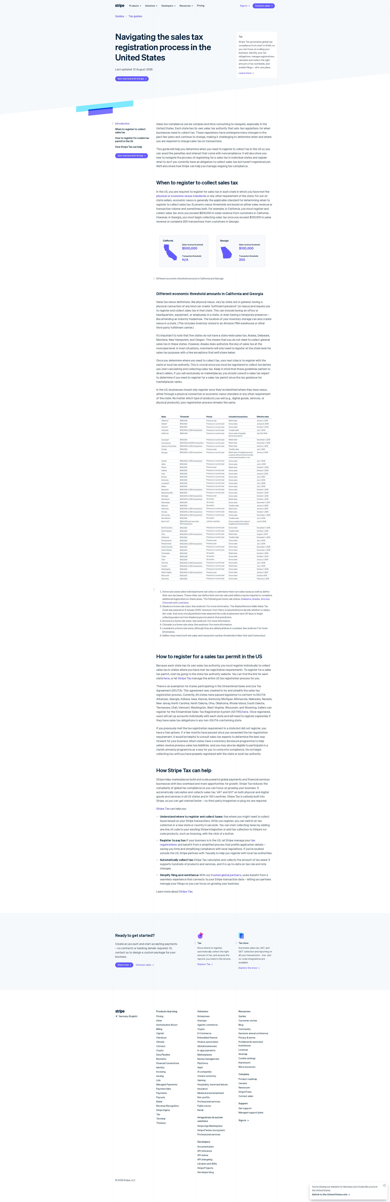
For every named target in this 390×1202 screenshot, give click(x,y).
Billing (159, 1029)
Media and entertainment (210, 1092)
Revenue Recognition (167, 1105)
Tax (158, 1114)
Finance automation (207, 1041)
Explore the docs (248, 967)
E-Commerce (204, 1033)
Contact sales (262, 5)
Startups (202, 1020)
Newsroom (244, 1087)
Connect (160, 1046)
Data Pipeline (163, 1054)
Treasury (161, 1122)
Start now (123, 964)
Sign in (243, 5)
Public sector (204, 1105)
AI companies (204, 1071)
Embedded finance (207, 1037)
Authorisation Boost (166, 1024)
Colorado (167, 602)
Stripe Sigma (163, 1110)
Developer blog (205, 1172)
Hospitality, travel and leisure (212, 1084)
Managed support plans (251, 1112)
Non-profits (203, 1097)
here (167, 678)
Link (158, 1080)
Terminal (160, 1118)
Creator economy (206, 1075)
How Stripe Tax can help (128, 146)
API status (202, 1155)
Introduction (122, 123)
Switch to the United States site (329, 1194)
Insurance (202, 1088)
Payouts (160, 1097)
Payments (161, 1092)
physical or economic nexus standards (181, 196)
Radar (159, 1101)
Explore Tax (203, 964)
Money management (208, 1058)
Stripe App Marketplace (209, 1125)
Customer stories (248, 1020)
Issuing (160, 1075)
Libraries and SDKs (207, 1163)
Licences (243, 1049)
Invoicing (161, 1071)
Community (245, 1029)
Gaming (201, 1080)
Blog (241, 1024)
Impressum (244, 1062)
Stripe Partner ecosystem (211, 1130)
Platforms (202, 1063)
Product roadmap (248, 1078)
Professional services (208, 1101)
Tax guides (135, 16)
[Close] (384, 1186)
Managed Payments (166, 1084)
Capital (160, 1033)
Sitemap (243, 1053)
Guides (119, 16)
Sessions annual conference (253, 1033)
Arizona (265, 598)
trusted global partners (226, 875)
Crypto (160, 1050)
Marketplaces (204, 1054)
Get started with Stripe (131, 78)
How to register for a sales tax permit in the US (132, 139)
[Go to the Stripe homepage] (118, 1011)
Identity (160, 1067)
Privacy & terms (247, 1037)
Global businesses (207, 1046)
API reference (204, 1150)
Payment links (163, 1088)
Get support (245, 1108)
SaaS (200, 1067)
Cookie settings (247, 1058)
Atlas (159, 1020)
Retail (200, 1110)
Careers (243, 1083)
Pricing (200, 5)
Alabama (246, 598)
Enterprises (203, 1016)
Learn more (245, 72)
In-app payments (206, 1050)
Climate (160, 1041)
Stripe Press (245, 1091)
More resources (247, 1066)
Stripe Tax (184, 678)
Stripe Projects (205, 1167)
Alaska (256, 598)
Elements (161, 1058)
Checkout (161, 1037)
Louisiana (183, 602)
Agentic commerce (207, 1024)
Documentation (205, 1146)
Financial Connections (167, 1063)
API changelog (205, 1159)
